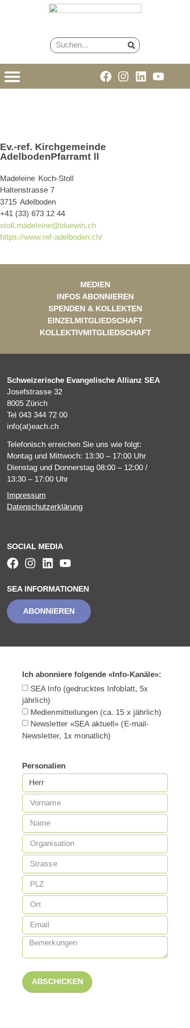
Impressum (26, 495)
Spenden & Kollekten (95, 308)
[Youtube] (158, 76)
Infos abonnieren (95, 296)
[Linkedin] (141, 76)
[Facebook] (106, 76)
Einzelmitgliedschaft (95, 320)
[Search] (131, 45)
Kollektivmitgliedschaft (95, 332)
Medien (95, 284)
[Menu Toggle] (12, 76)
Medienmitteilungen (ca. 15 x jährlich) (95, 712)
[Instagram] (123, 76)
